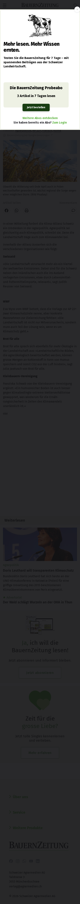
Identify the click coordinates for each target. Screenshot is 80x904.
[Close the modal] (77, 9)
